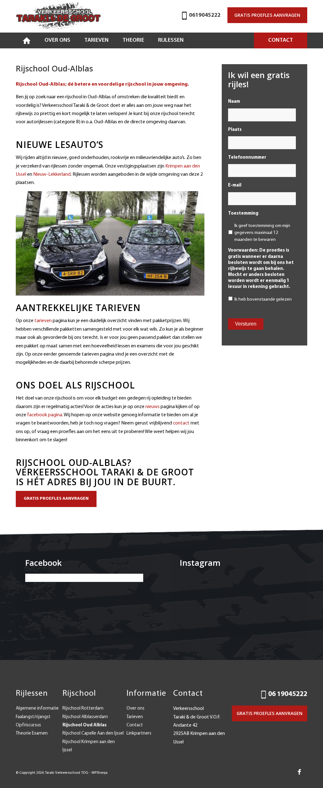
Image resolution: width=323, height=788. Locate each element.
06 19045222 (287, 694)
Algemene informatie (37, 708)
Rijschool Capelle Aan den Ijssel (93, 733)
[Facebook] (299, 772)
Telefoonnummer (249, 157)
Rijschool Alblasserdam (85, 717)
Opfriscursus (28, 725)
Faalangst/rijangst (33, 717)
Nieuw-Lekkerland (52, 174)
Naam (236, 101)
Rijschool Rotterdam (82, 708)
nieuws (152, 406)
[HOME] (27, 40)
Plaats (237, 129)
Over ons (135, 708)
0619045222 (204, 15)
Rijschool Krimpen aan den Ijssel (88, 746)
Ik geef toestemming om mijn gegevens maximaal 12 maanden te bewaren (262, 232)
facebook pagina (44, 415)
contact (181, 423)
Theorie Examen (32, 733)
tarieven (43, 320)
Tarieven (134, 717)
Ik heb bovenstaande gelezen (263, 299)
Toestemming (245, 213)
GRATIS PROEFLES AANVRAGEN (267, 15)
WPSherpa (99, 773)
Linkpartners (138, 733)
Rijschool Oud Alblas (84, 725)
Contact (134, 725)
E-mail (236, 185)
